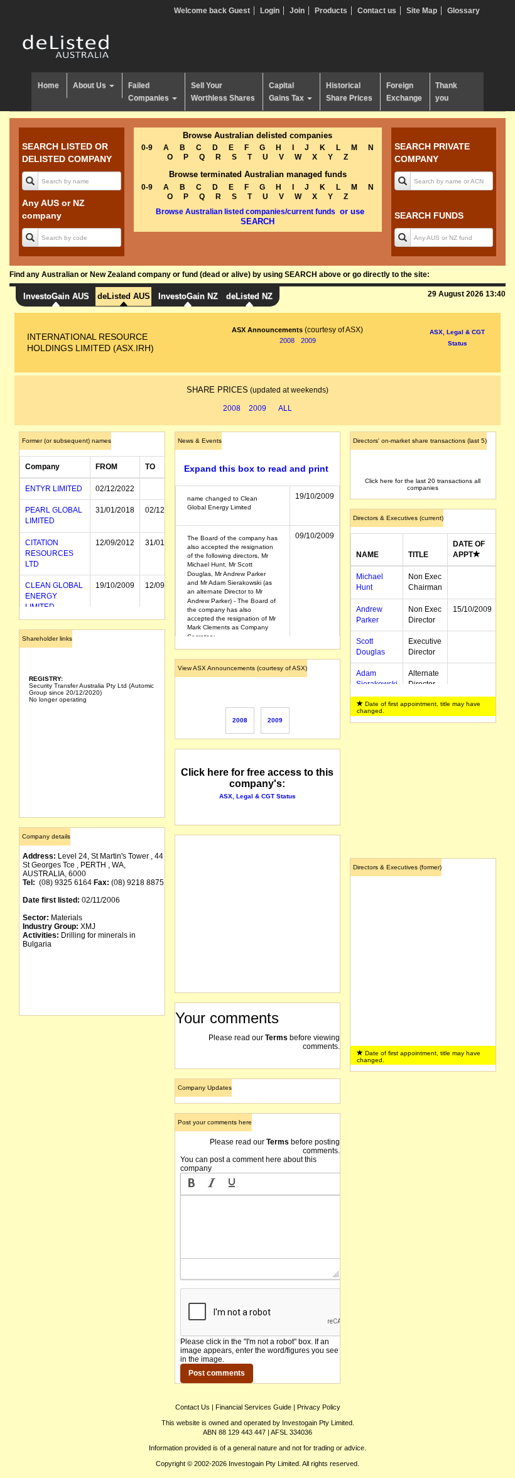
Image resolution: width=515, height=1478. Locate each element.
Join (297, 10)
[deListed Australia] (66, 45)
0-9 (147, 147)
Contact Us (192, 1407)
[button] (191, 1184)
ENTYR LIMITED (53, 488)
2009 (308, 340)
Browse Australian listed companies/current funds (245, 211)
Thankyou (446, 91)
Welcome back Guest (212, 10)
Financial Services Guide (253, 1407)
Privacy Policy (318, 1407)
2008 (287, 340)
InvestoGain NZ (188, 296)
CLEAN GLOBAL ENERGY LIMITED (54, 596)
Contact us (376, 10)
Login (269, 10)
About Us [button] (90, 85)
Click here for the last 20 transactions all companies (422, 484)
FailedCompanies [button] (149, 91)
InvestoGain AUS (56, 296)
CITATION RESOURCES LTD (49, 553)
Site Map (421, 10)
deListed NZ (249, 296)
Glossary (463, 10)
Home (48, 85)
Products (331, 10)
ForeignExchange (404, 91)
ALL (285, 408)
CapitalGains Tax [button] (287, 91)
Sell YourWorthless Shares (223, 91)
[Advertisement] (92, 1088)
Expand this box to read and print (256, 469)
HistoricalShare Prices (349, 91)
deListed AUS (123, 296)
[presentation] (191, 1184)
